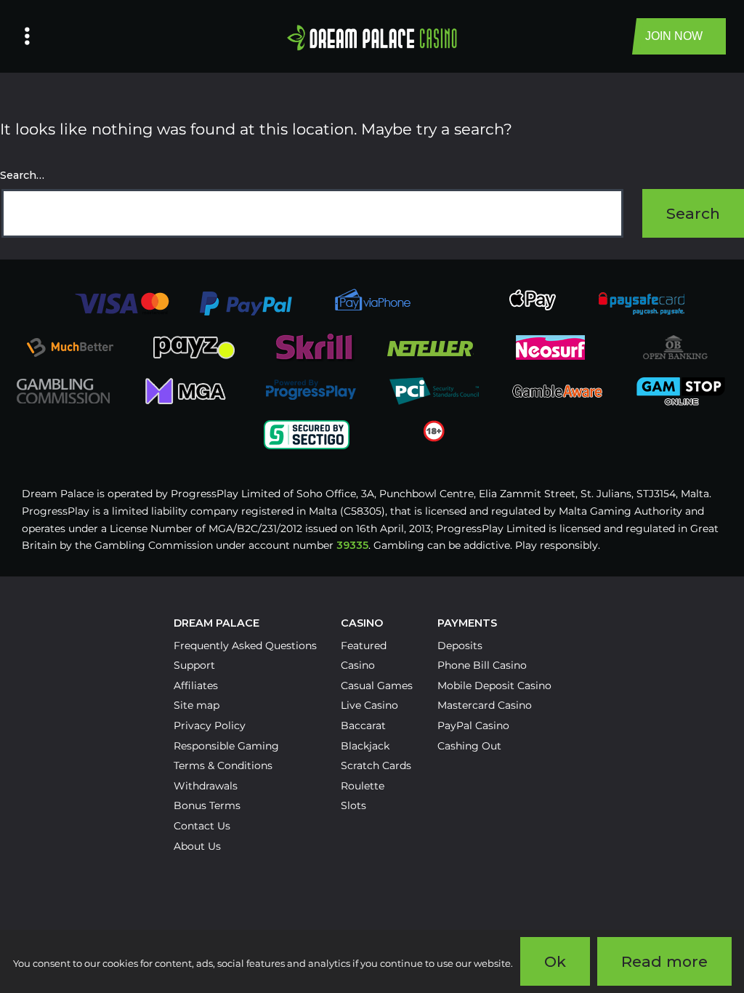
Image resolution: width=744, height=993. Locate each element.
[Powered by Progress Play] (310, 390)
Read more (664, 961)
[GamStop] (681, 390)
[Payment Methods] (121, 302)
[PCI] (434, 390)
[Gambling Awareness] (557, 390)
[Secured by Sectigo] (306, 434)
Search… (22, 175)
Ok (555, 961)
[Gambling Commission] (63, 390)
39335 (352, 545)
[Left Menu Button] (27, 36)
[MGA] (187, 390)
